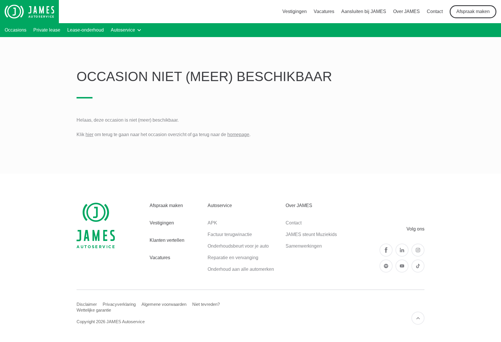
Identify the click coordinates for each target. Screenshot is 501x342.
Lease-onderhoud (85, 30)
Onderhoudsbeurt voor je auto (238, 246)
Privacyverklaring (119, 304)
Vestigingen (294, 11)
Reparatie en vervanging (233, 257)
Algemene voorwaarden (163, 304)
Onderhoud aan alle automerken (241, 269)
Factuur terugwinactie (230, 234)
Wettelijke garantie (94, 310)
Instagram (417, 250)
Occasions (15, 30)
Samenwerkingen (304, 246)
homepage (238, 134)
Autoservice (123, 30)
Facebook (386, 250)
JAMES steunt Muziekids (311, 234)
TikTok (417, 265)
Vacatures (324, 11)
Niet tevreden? (206, 304)
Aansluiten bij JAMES (363, 11)
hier (89, 134)
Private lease (46, 30)
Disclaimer (87, 304)
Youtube (402, 265)
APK (212, 222)
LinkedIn (402, 250)
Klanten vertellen (167, 240)
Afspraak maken (473, 11)
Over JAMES (406, 11)
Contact (435, 11)
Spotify (386, 265)
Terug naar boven (417, 318)
